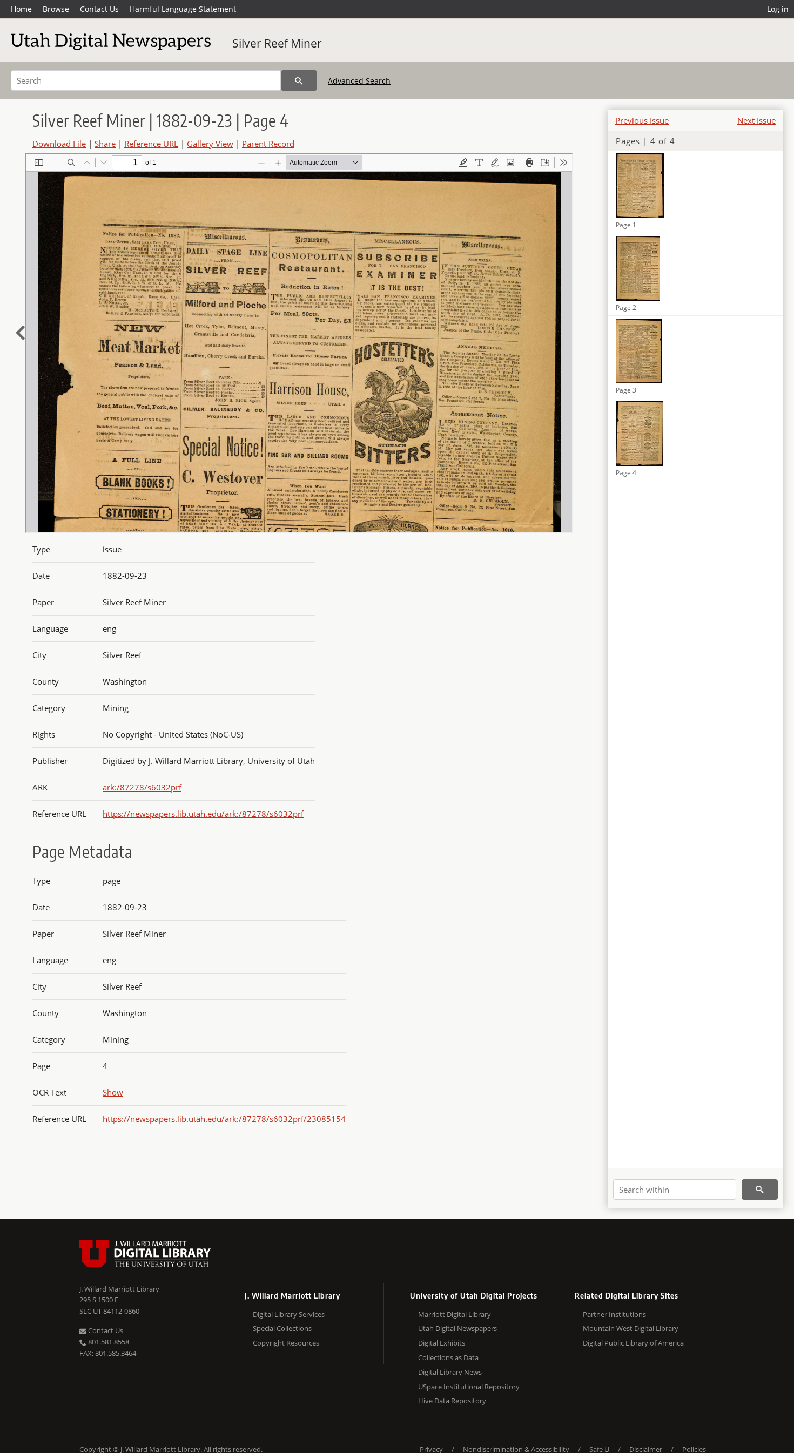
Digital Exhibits (441, 1343)
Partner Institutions (614, 1314)
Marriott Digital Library (454, 1314)
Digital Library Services (289, 1314)
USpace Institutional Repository (469, 1386)
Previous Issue (642, 120)
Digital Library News (450, 1372)
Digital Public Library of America (633, 1343)
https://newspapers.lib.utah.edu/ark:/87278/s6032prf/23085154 (224, 1118)
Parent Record (268, 143)
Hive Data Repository (452, 1400)
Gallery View (210, 143)
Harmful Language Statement (183, 9)
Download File (59, 143)
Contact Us (99, 9)
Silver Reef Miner (277, 43)
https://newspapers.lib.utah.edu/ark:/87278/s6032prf (203, 813)
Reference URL (151, 143)
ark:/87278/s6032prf (142, 787)
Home (21, 9)
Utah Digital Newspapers (457, 1328)
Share (105, 143)
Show (113, 1092)
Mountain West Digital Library (630, 1328)
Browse (56, 9)
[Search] (299, 80)
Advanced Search (359, 81)
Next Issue (756, 120)
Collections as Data (448, 1357)
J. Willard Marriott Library (119, 1289)
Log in (778, 9)
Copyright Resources (286, 1343)
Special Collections (282, 1328)
